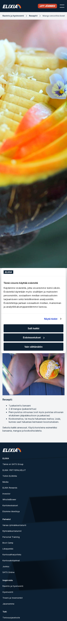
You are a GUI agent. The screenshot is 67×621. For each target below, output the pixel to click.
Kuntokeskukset (10, 505)
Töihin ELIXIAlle (9, 476)
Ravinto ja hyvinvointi (13, 16)
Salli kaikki (33, 328)
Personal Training (11, 537)
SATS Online (8, 572)
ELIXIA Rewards (9, 488)
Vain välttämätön (33, 346)
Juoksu (5, 566)
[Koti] (11, 6)
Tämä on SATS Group (12, 464)
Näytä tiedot (50, 318)
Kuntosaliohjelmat (11, 560)
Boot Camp (7, 543)
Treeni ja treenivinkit (12, 598)
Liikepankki (7, 549)
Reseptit (33, 16)
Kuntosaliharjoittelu (11, 554)
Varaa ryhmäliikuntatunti (14, 525)
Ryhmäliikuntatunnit (12, 531)
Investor (6, 494)
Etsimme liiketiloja (11, 511)
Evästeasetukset (32, 337)
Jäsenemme (8, 604)
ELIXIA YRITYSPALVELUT (14, 470)
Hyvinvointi (7, 592)
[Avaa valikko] (62, 6)
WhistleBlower (9, 499)
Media (5, 482)
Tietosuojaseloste (11, 617)
